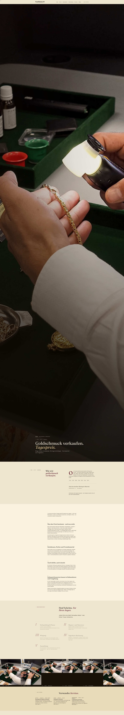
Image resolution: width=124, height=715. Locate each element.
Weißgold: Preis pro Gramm (63, 591)
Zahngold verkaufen (58, 699)
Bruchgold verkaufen (61, 569)
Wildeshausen (67, 583)
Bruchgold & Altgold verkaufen (42, 699)
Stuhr (59, 583)
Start (36, 436)
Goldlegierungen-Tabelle (61, 589)
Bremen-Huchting (50, 583)
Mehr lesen (38, 704)
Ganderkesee (66, 582)
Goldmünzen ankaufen (77, 699)
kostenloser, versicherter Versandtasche (65, 585)
